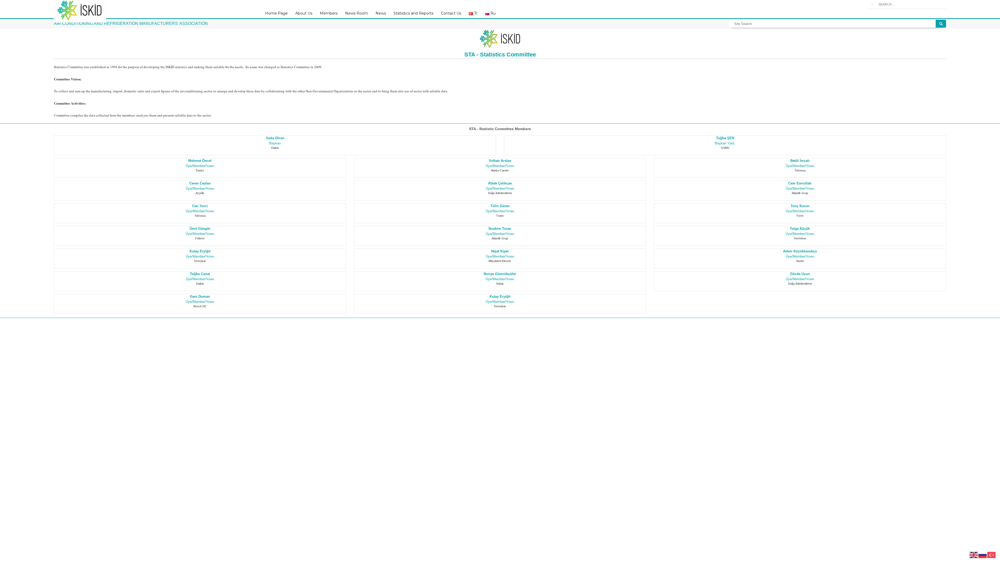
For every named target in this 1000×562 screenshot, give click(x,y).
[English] (974, 554)
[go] (872, 4)
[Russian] (982, 554)
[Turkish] (991, 554)
